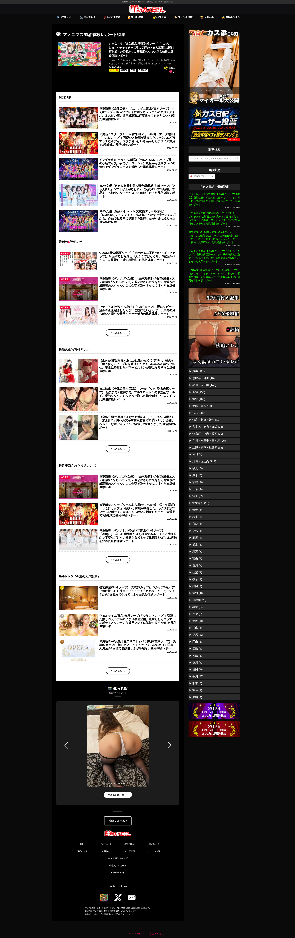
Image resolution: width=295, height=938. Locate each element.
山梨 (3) (197, 572)
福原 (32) (198, 634)
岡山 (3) (197, 641)
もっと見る (116, 332)
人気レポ (106, 851)
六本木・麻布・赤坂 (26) (207, 426)
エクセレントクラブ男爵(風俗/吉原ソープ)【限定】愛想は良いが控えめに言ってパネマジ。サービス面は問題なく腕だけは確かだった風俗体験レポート (214, 199)
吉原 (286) (198, 412)
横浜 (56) (198, 468)
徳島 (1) (197, 655)
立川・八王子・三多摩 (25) (209, 440)
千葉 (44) (198, 489)
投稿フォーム (116, 820)
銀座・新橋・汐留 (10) (206, 419)
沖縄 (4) (197, 697)
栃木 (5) (197, 544)
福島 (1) (197, 530)
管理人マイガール (117, 865)
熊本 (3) (197, 683)
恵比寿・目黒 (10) (203, 378)
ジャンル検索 (153, 851)
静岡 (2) (197, 586)
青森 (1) (197, 509)
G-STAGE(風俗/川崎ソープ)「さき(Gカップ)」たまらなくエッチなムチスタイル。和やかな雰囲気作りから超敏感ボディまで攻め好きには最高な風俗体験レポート (214, 275)
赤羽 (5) (197, 454)
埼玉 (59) (198, 496)
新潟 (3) (197, 551)
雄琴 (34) (198, 606)
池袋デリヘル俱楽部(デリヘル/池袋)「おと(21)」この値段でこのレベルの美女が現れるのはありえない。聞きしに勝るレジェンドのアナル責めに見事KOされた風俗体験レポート (214, 237)
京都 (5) (197, 614)
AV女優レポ (129, 844)
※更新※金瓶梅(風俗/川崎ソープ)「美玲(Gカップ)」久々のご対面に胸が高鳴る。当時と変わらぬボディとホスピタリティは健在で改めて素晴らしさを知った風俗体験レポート (214, 218)
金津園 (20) (199, 600)
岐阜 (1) (197, 579)
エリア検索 (129, 851)
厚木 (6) (197, 475)
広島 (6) (197, 648)
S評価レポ (106, 844)
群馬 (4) (197, 537)
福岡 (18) (198, 669)
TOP (82, 844)
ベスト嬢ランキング (118, 858)
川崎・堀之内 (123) (204, 461)
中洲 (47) (198, 676)
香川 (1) (197, 662)
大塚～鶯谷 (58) (202, 406)
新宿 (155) (198, 392)
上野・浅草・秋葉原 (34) (207, 447)
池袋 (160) (198, 399)
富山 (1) (197, 558)
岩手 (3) (197, 516)
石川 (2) (197, 565)
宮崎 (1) (197, 690)
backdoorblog (117, 872)
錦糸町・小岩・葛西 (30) (207, 433)
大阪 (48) (198, 620)
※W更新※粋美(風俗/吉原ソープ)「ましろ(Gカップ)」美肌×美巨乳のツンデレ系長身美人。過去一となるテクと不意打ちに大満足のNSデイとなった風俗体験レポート (214, 256)
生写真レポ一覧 (116, 795)
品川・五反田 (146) (204, 385)
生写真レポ (153, 844)
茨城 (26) (198, 482)
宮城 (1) (197, 523)
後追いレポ (82, 851)
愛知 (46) (198, 593)
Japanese (199, 176)
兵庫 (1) (197, 627)
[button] (66, 745)
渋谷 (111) (198, 371)
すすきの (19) (200, 503)
